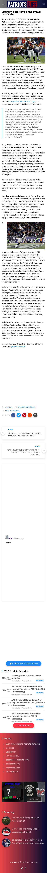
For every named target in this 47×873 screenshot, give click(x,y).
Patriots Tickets (24, 725)
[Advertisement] (23, 377)
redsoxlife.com (13, 767)
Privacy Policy (12, 755)
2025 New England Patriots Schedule (23, 744)
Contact (10, 748)
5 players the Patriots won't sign (21, 101)
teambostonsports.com (17, 759)
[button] (13, 415)
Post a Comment (12, 410)
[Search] (44, 4)
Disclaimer (11, 751)
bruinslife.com (12, 771)
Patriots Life (31, 862)
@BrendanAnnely (18, 346)
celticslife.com (13, 763)
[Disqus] (23, 500)
